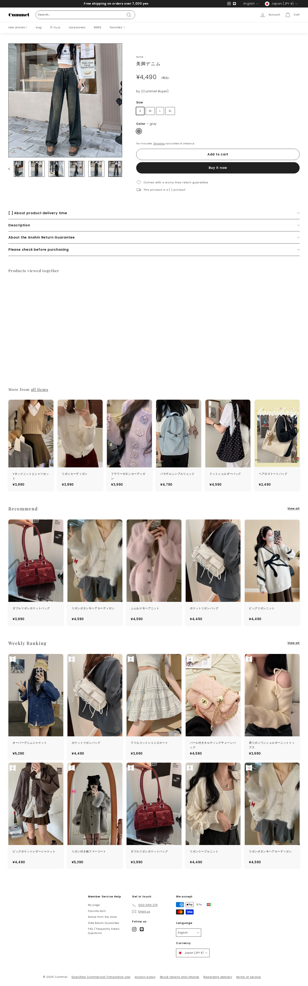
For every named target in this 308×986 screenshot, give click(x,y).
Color (146, 124)
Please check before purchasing (38, 249)
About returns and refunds (179, 977)
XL (170, 111)
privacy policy (145, 977)
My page (94, 905)
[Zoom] (65, 100)
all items (39, 389)
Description (19, 225)
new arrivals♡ (17, 27)
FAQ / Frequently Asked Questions (103, 931)
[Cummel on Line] (142, 929)
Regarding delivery (217, 977)
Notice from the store (102, 917)
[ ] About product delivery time (37, 213)
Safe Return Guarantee (103, 923)
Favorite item (97, 911)
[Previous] (11, 168)
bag (38, 27)
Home (139, 57)
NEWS (97, 27)
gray (138, 131)
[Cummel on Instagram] (134, 929)
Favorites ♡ (118, 27)
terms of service (248, 977)
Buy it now (218, 168)
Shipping (159, 143)
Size (139, 102)
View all (293, 508)
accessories (77, 27)
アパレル (55, 27)
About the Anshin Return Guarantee (41, 237)
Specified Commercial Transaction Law (100, 977)
